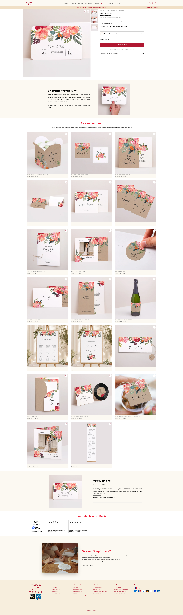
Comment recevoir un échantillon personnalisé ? (107, 501)
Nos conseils (55, 591)
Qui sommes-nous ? (56, 600)
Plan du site (116, 595)
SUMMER (97, 3)
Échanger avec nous (97, 597)
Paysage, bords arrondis (110, 33)
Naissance (73, 3)
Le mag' (148, 7)
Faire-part (75, 593)
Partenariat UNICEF (56, 593)
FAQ (94, 595)
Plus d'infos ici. (97, 495)
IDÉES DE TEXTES (88, 565)
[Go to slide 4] (143, 53)
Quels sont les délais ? (99, 485)
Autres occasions (115, 3)
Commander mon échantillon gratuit (121, 49)
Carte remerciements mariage (79, 595)
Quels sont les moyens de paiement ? (104, 497)
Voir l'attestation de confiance (36, 531)
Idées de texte (96, 589)
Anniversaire (88, 3)
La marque (155, 7)
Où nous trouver (55, 598)
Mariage (65, 3)
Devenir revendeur (56, 597)
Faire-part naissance (77, 589)
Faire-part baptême (77, 591)
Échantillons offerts (97, 587)
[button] (103, 7)
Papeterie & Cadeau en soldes (79, 597)
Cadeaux (105, 3)
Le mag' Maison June (56, 589)
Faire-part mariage (113, 10)
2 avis (110, 13)
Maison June (102, 10)
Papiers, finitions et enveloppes (100, 591)
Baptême (80, 3)
